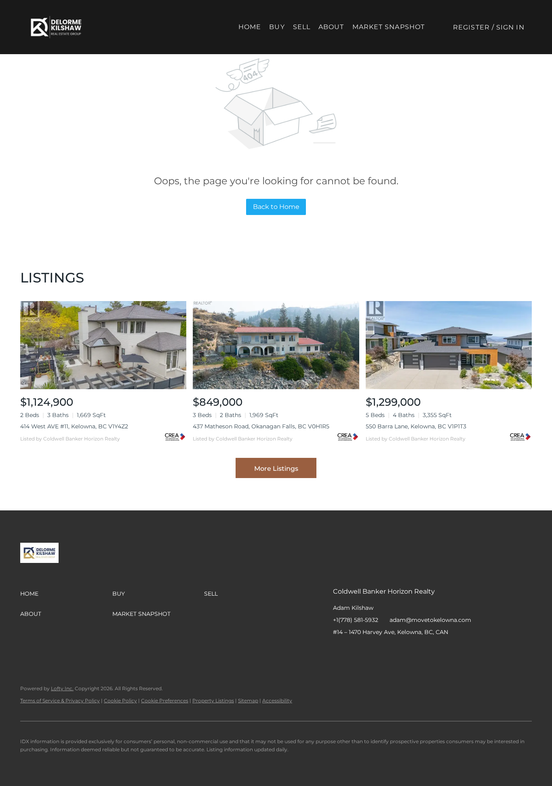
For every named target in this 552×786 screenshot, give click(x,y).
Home (249, 27)
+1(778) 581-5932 (355, 620)
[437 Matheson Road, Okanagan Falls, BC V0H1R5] (276, 345)
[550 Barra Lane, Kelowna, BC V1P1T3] (449, 345)
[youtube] (387, 650)
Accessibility (277, 700)
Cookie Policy (120, 700)
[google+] (404, 650)
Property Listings (213, 700)
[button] (56, 27)
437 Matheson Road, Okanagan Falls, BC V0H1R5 (261, 426)
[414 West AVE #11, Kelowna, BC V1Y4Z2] (103, 345)
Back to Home (276, 207)
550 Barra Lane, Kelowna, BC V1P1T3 (416, 426)
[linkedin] (355, 650)
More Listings (276, 468)
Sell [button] (301, 27)
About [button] (331, 27)
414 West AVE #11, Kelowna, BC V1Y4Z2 (74, 426)
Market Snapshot (388, 27)
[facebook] (339, 650)
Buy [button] (276, 27)
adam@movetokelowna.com (430, 620)
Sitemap (248, 700)
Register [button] (471, 27)
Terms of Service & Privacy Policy (60, 700)
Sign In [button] (510, 27)
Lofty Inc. (62, 688)
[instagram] (371, 650)
